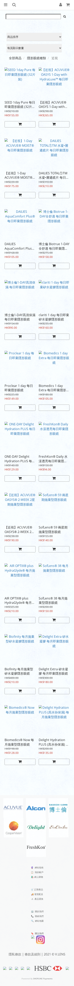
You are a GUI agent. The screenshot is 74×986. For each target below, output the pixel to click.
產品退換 (39, 898)
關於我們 (39, 911)
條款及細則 (32, 954)
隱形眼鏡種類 (36, 58)
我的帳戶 (39, 872)
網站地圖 (39, 920)
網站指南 (39, 867)
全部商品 (15, 58)
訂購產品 (38, 889)
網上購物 (38, 876)
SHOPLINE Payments (42, 978)
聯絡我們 (39, 916)
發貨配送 (38, 894)
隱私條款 (15, 954)
